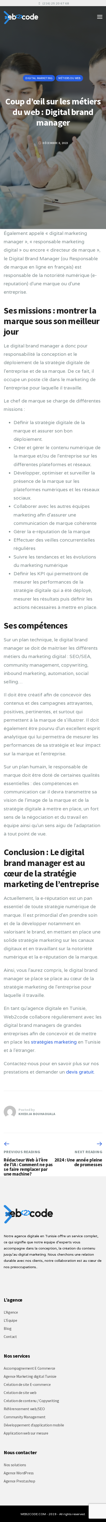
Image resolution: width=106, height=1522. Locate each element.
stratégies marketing (53, 1042)
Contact (10, 1336)
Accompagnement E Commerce (29, 1368)
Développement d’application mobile (34, 1424)
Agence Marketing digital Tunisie (30, 1376)
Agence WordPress (19, 1472)
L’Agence (11, 1312)
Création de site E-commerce (27, 1384)
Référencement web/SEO (24, 1408)
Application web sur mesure (26, 1433)
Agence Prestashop (19, 1481)
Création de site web (20, 1392)
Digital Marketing (39, 78)
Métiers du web (69, 78)
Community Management (25, 1416)
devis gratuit (80, 1072)
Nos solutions (15, 1464)
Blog (8, 1328)
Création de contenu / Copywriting (31, 1400)
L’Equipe (10, 1320)
